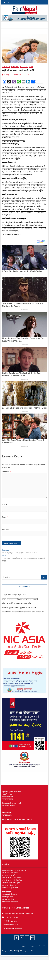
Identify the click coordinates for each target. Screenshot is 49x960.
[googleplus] (27, 935)
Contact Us (42, 946)
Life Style (24, 66)
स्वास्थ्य (31, 66)
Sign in (24, 946)
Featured (6, 66)
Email (5, 517)
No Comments (30, 75)
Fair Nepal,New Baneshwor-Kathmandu (18, 914)
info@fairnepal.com (9, 921)
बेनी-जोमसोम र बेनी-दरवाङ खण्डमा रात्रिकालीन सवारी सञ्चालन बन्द (23, 612)
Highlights (15, 66)
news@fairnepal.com (10, 925)
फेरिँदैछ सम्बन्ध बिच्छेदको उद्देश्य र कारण (14, 595)
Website (5, 529)
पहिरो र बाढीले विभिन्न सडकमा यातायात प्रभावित (16, 603)
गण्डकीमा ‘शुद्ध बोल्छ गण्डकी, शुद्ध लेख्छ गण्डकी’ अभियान (19, 607)
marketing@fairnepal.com (12, 928)
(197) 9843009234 (11, 917)
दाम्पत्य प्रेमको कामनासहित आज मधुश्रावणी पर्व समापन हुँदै (20, 599)
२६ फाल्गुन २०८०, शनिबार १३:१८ (12, 75)
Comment (6, 471)
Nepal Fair (14, 951)
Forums (32, 946)
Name (5, 504)
